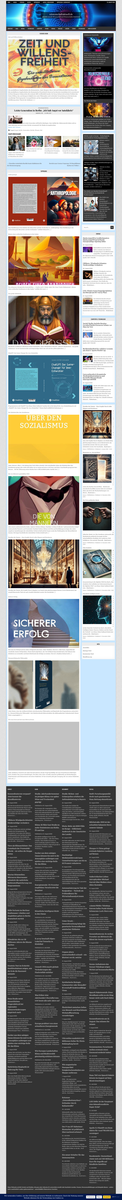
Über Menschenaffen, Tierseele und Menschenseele (23, 37)
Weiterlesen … (91, 285)
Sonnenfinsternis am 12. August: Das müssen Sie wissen (99, 1027)
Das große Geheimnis (14, 172)
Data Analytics (87, 548)
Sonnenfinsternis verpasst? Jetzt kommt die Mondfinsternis (19, 802)
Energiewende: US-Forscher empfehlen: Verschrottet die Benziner (47, 893)
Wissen (15, 2)
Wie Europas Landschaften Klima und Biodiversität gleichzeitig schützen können (47, 1059)
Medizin (67, 29)
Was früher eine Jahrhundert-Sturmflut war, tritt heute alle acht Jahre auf (47, 1004)
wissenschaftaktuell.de (61, 14)
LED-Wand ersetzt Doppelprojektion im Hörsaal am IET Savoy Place (97, 292)
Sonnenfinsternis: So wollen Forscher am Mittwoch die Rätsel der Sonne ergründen (101, 942)
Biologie (60, 29)
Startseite (10, 29)
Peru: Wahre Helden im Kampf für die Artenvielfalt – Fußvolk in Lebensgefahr (71, 149)
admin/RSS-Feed (39, 111)
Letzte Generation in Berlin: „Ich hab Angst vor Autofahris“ (43, 108)
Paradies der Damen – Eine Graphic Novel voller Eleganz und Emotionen (30, 416)
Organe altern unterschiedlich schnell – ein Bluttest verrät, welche (74, 960)
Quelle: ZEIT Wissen (14, 125)
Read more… (75, 856)
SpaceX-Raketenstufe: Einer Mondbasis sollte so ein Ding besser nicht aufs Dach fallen (101, 1001)
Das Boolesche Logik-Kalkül (16, 662)
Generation (26, 128)
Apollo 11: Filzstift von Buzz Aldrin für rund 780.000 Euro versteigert (101, 1136)
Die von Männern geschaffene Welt (18, 353)
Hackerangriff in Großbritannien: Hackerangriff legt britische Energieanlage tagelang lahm (96, 240)
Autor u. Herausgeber (48, 2)
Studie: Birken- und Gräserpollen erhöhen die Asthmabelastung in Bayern (74, 802)
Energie (53, 29)
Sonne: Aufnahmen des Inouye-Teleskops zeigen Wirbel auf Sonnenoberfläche (101, 973)
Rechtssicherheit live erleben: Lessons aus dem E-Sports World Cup (98, 350)
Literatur (22, 2)
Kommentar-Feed (88, 654)
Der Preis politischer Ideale (91, 500)
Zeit (41, 128)
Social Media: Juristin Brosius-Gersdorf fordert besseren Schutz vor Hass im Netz (97, 325)
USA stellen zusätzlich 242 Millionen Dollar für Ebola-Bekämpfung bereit (73, 1047)
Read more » (108, 446)
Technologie (31, 29)
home (9, 2)
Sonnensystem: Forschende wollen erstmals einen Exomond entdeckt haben (101, 1055)
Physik (46, 29)
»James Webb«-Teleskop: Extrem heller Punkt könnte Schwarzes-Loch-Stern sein (101, 914)
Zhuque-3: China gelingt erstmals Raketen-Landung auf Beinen (100, 857)
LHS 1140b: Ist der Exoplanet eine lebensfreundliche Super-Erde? (101, 1110)
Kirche (32, 128)
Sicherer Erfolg (12, 476)
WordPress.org (87, 657)
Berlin (20, 128)
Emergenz (87, 99)
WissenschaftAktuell (43, 106)
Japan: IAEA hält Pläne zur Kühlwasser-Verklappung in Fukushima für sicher (16, 152)
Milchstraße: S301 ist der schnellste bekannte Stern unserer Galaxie (100, 831)
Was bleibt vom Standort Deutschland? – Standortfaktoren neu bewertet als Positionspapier (96, 164)
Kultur (29, 2)
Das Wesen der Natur (90, 68)
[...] (52, 98)
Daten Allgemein (92, 29)
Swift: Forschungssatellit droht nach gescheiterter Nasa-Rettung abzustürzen (100, 802)
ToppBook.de (37, 2)
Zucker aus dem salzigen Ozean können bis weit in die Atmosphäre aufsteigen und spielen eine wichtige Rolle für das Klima (20, 1046)
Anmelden (86, 647)
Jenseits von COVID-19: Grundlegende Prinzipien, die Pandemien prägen (52, 149)
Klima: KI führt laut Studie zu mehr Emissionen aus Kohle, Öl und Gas (47, 833)
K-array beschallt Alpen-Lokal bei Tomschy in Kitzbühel (45, 947)
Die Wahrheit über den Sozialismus (18, 291)
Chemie (74, 29)
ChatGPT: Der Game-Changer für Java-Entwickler (23, 232)
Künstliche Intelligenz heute (91, 593)
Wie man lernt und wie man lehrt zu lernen (21, 598)
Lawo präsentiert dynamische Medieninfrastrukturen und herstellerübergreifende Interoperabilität (94, 376)
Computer (39, 29)
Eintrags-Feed (87, 650)
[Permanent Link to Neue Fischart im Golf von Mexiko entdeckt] (34, 139)
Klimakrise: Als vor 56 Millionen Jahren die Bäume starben (20, 948)
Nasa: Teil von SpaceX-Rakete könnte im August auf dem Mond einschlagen (101, 1084)
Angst (16, 128)
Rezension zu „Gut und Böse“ (91, 452)
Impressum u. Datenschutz (63, 2)
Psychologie (82, 29)
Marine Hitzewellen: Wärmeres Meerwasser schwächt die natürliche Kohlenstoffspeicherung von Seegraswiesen (20, 886)
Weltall (23, 29)
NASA (17, 29)
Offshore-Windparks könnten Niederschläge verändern (94, 264)
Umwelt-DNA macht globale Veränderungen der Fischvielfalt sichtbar (47, 975)
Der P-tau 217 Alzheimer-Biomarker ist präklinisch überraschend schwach (73, 1135)
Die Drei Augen (12, 725)
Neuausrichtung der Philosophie (17, 537)
